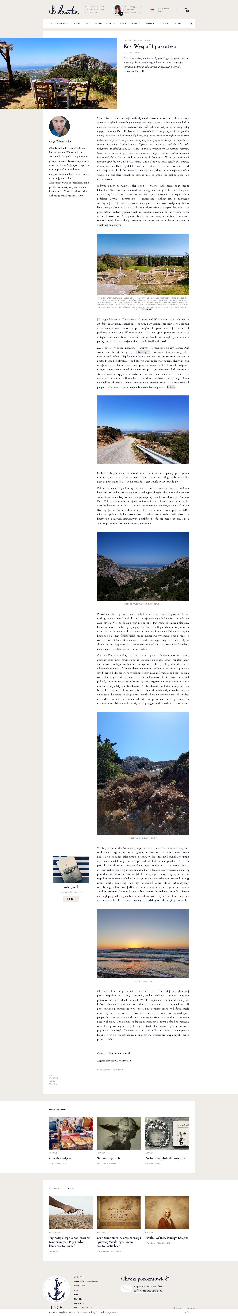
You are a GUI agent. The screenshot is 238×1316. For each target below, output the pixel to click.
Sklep (49, 23)
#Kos (51, 1075)
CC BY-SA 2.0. (146, 309)
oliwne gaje (143, 352)
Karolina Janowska (106, 1163)
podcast (177, 23)
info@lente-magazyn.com (148, 1290)
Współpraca (80, 1286)
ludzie (98, 23)
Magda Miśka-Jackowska (109, 1251)
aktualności (62, 23)
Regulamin (79, 1303)
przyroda (149, 23)
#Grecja (72, 892)
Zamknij (187, 1312)
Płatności (79, 1299)
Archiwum (79, 1277)
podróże (136, 23)
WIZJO (192, 1308)
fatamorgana (128, 635)
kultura (77, 23)
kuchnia (124, 23)
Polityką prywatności (109, 1312)
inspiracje (111, 23)
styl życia (163, 23)
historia (138, 40)
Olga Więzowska (132, 52)
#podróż (53, 1078)
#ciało (52, 1081)
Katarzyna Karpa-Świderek (158, 1243)
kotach (171, 387)
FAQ (76, 1294)
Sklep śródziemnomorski (86, 1281)
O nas (77, 1290)
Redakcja (53, 1251)
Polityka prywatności (85, 1308)
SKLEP (179, 10)
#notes (79, 892)
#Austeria (64, 892)
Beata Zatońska (153, 1163)
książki (88, 23)
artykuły (53, 1153)
